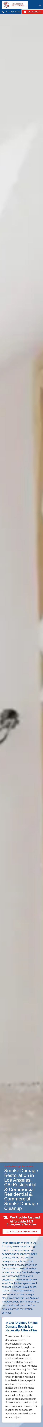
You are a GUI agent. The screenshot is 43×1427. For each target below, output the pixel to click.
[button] (40, 4)
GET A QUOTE (34, 12)
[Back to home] (15, 5)
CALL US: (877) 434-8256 (23, 1231)
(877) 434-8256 (12, 12)
